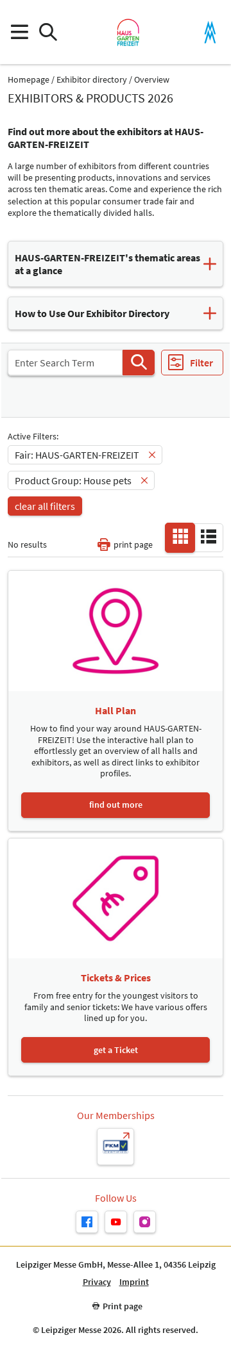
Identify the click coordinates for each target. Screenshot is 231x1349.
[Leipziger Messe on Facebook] (87, 1222)
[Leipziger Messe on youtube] (116, 1222)
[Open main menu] (19, 32)
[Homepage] (128, 32)
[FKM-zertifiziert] (115, 1146)
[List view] (208, 537)
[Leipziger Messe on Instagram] (144, 1222)
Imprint (134, 1282)
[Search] (139, 362)
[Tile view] (180, 537)
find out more (115, 804)
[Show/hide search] (48, 32)
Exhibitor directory (91, 79)
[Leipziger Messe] (210, 32)
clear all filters (45, 506)
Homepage (28, 79)
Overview (151, 79)
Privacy (97, 1282)
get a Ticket (116, 1050)
